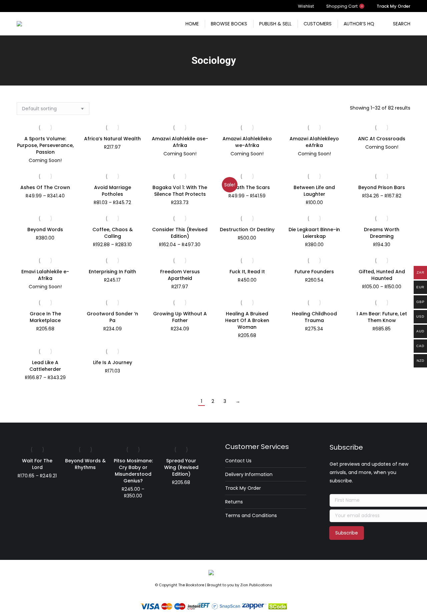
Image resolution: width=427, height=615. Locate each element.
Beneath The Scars (247, 187)
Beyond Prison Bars (381, 187)
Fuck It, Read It (247, 271)
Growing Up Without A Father (180, 317)
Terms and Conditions (251, 515)
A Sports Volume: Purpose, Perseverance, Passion (45, 145)
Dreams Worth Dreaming (381, 233)
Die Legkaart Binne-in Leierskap (314, 233)
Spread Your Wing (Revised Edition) (181, 467)
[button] (199, 170)
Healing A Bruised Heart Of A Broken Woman (247, 320)
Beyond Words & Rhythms (85, 464)
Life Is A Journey (112, 362)
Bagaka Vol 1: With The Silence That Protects (179, 190)
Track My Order (243, 488)
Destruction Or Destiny (247, 229)
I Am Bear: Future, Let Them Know (382, 317)
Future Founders (314, 271)
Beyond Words (45, 229)
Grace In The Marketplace (45, 317)
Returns (234, 501)
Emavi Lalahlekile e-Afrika (45, 275)
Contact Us (238, 460)
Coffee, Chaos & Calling (112, 233)
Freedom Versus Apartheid (180, 275)
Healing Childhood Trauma (314, 317)
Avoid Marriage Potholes (112, 190)
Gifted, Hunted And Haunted (382, 275)
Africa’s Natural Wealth (112, 138)
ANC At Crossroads (381, 138)
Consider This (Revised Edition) (179, 233)
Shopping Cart (344, 6)
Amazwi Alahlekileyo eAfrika (314, 142)
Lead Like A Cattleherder (45, 365)
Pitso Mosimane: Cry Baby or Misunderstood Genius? (133, 470)
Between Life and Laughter (314, 190)
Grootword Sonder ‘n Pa (112, 317)
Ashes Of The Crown (45, 187)
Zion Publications (256, 585)
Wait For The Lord (37, 464)
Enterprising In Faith (112, 271)
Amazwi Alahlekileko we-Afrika (247, 142)
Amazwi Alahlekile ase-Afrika (180, 142)
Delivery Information (249, 474)
